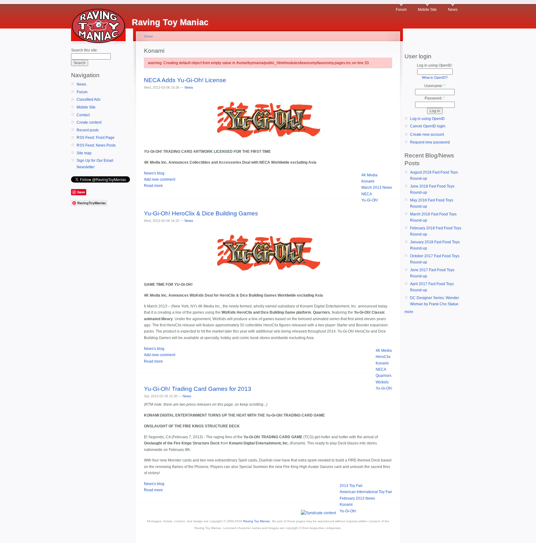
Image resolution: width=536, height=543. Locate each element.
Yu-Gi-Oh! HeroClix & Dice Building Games (201, 213)
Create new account (427, 134)
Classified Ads (88, 99)
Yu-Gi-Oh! (369, 200)
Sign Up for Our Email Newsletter (95, 163)
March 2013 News (376, 187)
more (408, 312)
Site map (84, 153)
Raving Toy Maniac (256, 521)
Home (148, 36)
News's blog (154, 173)
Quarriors (383, 375)
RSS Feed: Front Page (95, 137)
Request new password (430, 142)
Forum (401, 9)
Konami (367, 181)
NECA (366, 194)
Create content (89, 122)
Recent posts (88, 130)
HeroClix (383, 357)
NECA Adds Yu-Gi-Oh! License (185, 80)
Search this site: (84, 50)
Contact (83, 115)
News (453, 9)
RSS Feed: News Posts (96, 145)
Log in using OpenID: (435, 65)
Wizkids (382, 382)
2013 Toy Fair (351, 485)
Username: (434, 86)
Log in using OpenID (427, 119)
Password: (435, 98)
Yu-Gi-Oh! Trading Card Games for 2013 (197, 389)
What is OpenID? (435, 77)
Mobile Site (427, 9)
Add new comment (159, 179)
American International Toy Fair (366, 492)
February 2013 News (357, 498)
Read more (153, 185)
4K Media (369, 175)
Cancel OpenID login (427, 126)
